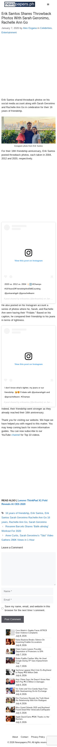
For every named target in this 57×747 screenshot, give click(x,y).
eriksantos (25, 298)
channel (15, 435)
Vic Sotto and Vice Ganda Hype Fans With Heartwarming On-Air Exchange (32, 690)
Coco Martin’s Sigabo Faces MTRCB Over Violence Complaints (31, 631)
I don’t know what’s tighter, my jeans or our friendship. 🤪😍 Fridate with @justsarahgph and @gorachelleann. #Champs (27, 392)
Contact (24, 737)
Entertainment (9, 32)
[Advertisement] (28, 68)
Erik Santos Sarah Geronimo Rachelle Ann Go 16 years (25, 517)
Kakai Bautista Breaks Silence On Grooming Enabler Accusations (30, 641)
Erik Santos (37, 513)
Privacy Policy (38, 737)
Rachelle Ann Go (18, 522)
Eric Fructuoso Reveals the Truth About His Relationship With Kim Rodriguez (32, 699)
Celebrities (46, 28)
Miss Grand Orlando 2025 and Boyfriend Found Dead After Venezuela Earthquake (33, 708)
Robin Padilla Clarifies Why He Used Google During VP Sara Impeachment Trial (32, 660)
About (15, 737)
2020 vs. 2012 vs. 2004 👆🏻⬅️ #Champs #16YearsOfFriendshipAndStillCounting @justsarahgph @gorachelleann (23, 288)
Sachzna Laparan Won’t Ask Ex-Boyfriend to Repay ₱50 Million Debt (33, 671)
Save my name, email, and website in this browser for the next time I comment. (27, 608)
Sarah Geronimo (38, 522)
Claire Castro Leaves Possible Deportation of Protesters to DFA (29, 650)
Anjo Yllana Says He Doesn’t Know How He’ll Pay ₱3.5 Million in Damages (33, 680)
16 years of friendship (17, 513)
